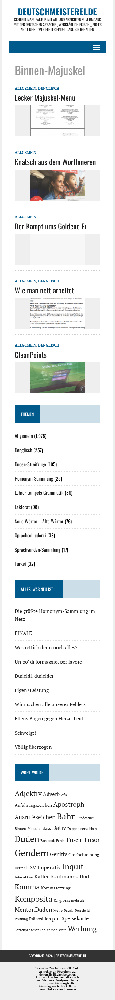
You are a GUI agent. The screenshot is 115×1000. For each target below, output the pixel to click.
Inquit (73, 866)
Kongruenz (62, 900)
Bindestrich (85, 818)
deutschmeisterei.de (71, 955)
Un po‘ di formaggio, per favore (48, 661)
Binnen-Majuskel (28, 829)
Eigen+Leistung (32, 690)
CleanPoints (31, 354)
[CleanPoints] (57, 389)
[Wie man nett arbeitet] (57, 325)
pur (56, 918)
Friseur (75, 840)
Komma (27, 887)
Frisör (92, 840)
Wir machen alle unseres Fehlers (50, 704)
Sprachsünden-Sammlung (37, 549)
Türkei (20, 563)
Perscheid (82, 910)
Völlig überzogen (33, 747)
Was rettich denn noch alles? (46, 647)
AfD (64, 795)
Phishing (21, 919)
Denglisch (48, 88)
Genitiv (58, 854)
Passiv (69, 910)
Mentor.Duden (33, 910)
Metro (58, 910)
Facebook (47, 840)
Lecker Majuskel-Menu (45, 97)
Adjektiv (28, 793)
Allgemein (25, 88)
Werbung (82, 928)
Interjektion (24, 877)
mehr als (77, 900)
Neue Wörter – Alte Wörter (39, 521)
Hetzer (20, 868)
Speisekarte (75, 918)
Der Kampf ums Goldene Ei (50, 225)
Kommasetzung (55, 888)
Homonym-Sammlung (34, 478)
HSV (31, 867)
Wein (63, 930)
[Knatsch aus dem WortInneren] (57, 196)
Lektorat (22, 507)
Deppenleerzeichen (82, 829)
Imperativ (49, 867)
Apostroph (68, 804)
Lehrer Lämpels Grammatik (39, 492)
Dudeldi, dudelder (34, 675)
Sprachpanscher (27, 930)
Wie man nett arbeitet (44, 290)
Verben (52, 930)
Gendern (32, 853)
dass (47, 828)
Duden (27, 838)
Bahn (66, 816)
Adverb (51, 794)
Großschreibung (83, 854)
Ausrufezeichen (35, 817)
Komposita (33, 898)
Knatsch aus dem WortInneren (55, 161)
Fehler (61, 840)
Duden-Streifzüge (30, 464)
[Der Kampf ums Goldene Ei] (57, 260)
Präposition (40, 919)
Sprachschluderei (30, 535)
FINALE (23, 633)
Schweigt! (25, 732)
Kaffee (42, 876)
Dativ (59, 828)
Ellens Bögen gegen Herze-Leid (49, 718)
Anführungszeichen (33, 805)
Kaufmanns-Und (70, 876)
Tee (42, 930)
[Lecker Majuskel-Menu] (57, 132)
